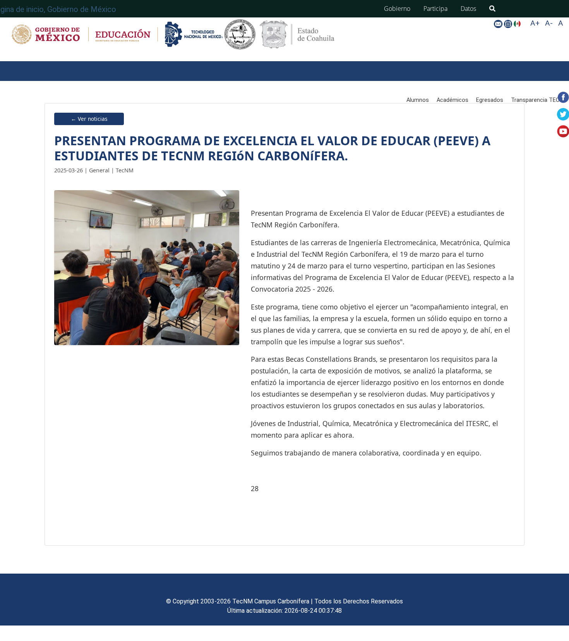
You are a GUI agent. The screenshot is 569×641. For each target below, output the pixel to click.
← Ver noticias (89, 118)
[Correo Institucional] (499, 23)
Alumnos (417, 100)
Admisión (135, 83)
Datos (468, 8)
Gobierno (397, 8)
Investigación (355, 83)
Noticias (18, 115)
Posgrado (253, 83)
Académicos (452, 100)
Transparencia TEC (535, 100)
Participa (435, 8)
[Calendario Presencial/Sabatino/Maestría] (509, 23)
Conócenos (85, 83)
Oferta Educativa (194, 83)
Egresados (489, 100)
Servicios (302, 83)
